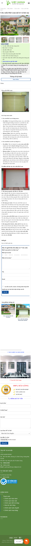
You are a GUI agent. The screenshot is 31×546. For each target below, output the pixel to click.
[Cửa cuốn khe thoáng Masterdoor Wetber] (23, 311)
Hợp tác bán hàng (9, 505)
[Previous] (3, 25)
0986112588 (6, 463)
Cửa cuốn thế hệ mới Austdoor (8, 316)
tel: (1, 477)
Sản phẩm (10, 8)
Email (3, 279)
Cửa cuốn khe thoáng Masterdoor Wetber (23, 319)
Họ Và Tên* (3, 403)
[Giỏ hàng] (29, 3)
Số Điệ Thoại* (3, 410)
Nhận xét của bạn (7, 258)
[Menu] (2, 3)
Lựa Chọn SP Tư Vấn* (6, 430)
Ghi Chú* (2, 417)
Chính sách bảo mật (10, 501)
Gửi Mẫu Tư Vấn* (4, 437)
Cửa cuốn (17, 8)
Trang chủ (3, 8)
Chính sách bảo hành (10, 498)
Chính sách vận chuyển (11, 508)
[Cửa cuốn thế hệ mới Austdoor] (8, 309)
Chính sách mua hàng (11, 510)
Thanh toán (6, 496)
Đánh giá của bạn (6, 252)
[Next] (27, 25)
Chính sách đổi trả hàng (11, 503)
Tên (3, 271)
